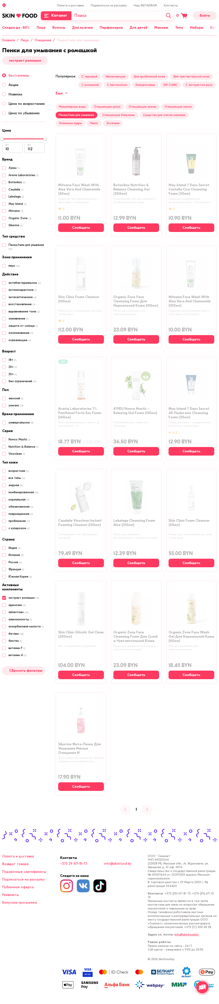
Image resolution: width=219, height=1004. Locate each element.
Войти (205, 16)
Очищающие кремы (142, 106)
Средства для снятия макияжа (164, 115)
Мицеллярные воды (72, 106)
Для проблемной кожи (149, 76)
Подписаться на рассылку (109, 5)
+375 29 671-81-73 (73, 864)
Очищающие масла (178, 106)
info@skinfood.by (118, 864)
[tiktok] (99, 885)
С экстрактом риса (199, 85)
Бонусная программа (19, 902)
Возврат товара (15, 864)
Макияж (161, 28)
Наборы (196, 28)
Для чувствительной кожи (191, 76)
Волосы (58, 28)
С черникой (89, 76)
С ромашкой (90, 85)
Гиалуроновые (145, 85)
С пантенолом (117, 85)
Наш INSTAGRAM (145, 5)
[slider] (2, 138)
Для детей (138, 28)
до (29, 145)
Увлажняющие (115, 76)
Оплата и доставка (70, 5)
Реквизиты (10, 895)
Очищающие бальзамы (118, 115)
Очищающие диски (107, 106)
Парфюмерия (111, 28)
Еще (59, 93)
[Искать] (168, 15)
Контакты (171, 5)
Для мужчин (82, 28)
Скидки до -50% (16, 28)
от (7, 145)
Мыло (94, 123)
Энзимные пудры (70, 123)
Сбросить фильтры (25, 671)
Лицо (41, 28)
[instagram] (66, 885)
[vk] (83, 885)
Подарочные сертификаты (24, 872)
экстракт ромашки (25, 60)
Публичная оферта (18, 887)
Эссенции (113, 123)
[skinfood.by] (19, 15)
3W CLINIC (170, 85)
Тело (179, 28)
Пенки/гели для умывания (76, 115)
